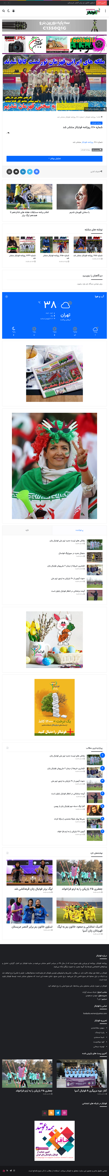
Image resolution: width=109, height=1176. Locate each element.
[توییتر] (30, 172)
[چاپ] (9, 172)
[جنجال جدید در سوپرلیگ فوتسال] (94, 557)
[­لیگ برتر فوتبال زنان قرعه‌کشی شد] (30, 873)
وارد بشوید (81, 284)
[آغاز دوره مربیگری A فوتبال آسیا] (82, 1073)
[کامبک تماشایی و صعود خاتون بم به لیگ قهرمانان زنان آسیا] (79, 910)
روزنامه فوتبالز (90, 117)
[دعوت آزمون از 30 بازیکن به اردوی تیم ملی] (94, 582)
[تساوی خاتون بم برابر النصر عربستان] (30, 910)
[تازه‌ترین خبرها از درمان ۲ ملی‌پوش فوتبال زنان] (94, 570)
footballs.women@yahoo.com (95, 1013)
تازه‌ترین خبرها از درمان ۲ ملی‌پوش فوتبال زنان (66, 566)
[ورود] (13, 12)
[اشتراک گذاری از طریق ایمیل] (16, 172)
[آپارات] (45, 1113)
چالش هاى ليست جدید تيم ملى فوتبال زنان (67, 540)
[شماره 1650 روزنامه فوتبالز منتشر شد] (54, 245)
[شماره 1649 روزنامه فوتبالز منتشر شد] (21, 245)
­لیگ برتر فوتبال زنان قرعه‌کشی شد (33, 889)
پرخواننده (79, 530)
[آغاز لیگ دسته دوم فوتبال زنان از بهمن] (94, 810)
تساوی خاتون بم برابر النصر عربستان (32, 927)
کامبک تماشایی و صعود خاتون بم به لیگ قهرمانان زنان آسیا (79, 929)
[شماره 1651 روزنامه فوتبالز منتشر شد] (87, 245)
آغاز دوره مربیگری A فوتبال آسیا (91, 1091)
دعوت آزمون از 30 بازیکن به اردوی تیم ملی (68, 578)
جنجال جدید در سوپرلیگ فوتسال (72, 553)
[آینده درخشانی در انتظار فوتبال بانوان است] (94, 595)
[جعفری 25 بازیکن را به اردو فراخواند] (79, 873)
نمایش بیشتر (55, 158)
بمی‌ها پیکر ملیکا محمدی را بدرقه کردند (69, 819)
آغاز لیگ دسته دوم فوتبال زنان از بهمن (69, 806)
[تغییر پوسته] (8, 12)
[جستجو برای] (3, 12)
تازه (27, 530)
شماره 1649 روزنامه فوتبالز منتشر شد (22, 257)
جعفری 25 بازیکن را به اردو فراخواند (82, 889)
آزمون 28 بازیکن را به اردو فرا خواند (71, 831)
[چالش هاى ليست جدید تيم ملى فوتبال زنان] (94, 544)
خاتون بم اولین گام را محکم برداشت (81, 2)
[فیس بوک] (36, 172)
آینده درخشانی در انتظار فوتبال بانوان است (68, 591)
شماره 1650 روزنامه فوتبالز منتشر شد (56, 257)
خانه (99, 117)
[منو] (105, 12)
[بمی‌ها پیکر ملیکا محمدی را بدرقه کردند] (94, 823)
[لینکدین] (23, 172)
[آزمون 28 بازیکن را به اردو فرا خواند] (94, 835)
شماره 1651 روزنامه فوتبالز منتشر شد (87, 255)
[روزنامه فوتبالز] (93, 11)
